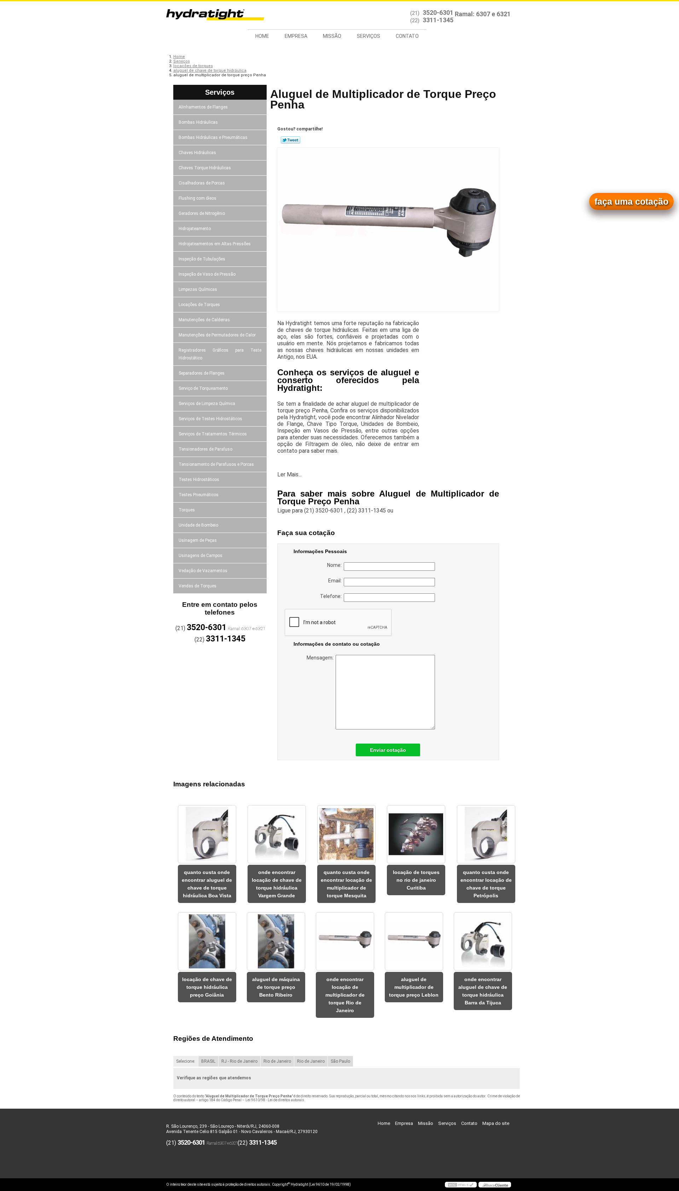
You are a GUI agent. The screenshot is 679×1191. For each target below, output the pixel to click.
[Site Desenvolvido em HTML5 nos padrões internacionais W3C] (461, 1184)
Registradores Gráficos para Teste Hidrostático (220, 354)
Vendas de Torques (197, 585)
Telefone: (332, 596)
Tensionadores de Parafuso (205, 449)
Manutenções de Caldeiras (204, 319)
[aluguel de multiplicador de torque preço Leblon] (414, 941)
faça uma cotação (631, 201)
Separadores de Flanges (202, 373)
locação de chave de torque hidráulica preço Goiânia (207, 987)
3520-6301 (438, 12)
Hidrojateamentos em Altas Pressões (215, 243)
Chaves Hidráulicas (197, 152)
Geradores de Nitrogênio (202, 213)
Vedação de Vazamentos (203, 570)
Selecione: (185, 1061)
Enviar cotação (388, 750)
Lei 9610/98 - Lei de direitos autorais (274, 1100)
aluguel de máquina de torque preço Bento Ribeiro (276, 987)
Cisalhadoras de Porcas (202, 183)
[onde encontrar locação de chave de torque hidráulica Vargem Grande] (277, 834)
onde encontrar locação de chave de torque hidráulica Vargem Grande (277, 883)
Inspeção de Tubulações (202, 259)
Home (262, 36)
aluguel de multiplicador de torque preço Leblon (414, 987)
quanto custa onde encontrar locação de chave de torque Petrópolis (486, 883)
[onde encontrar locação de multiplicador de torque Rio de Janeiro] (345, 941)
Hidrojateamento (195, 228)
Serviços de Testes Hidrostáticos (210, 418)
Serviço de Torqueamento (203, 388)
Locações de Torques (199, 304)
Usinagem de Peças (198, 540)
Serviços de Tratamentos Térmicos (213, 434)
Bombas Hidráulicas (198, 122)
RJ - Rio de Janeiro (239, 1061)
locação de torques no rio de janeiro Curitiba (416, 880)
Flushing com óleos (197, 198)
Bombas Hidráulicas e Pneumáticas (213, 137)
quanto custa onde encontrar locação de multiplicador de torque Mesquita (346, 883)
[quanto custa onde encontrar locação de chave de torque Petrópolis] (486, 834)
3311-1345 (438, 20)
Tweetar (290, 139)
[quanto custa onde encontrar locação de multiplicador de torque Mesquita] (346, 834)
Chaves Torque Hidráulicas (205, 167)
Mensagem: (321, 658)
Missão (332, 36)
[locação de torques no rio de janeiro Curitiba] (416, 834)
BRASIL (208, 1061)
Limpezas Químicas (198, 289)
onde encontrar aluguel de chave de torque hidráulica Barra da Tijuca (482, 990)
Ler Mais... (289, 474)
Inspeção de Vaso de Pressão (207, 274)
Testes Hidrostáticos (199, 479)
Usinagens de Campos (200, 555)
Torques (187, 510)
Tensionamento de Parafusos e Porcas (216, 464)
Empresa (296, 36)
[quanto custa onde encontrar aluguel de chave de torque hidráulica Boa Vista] (207, 834)
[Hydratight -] (207, 15)
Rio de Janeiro (277, 1061)
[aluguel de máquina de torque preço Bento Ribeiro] (276, 941)
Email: (336, 580)
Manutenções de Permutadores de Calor (217, 335)
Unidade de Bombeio (198, 525)
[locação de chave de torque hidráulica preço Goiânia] (207, 941)
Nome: (335, 565)
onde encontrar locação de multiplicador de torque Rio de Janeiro (345, 994)
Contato (407, 36)
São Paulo (340, 1061)
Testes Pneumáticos (199, 494)
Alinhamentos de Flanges (203, 107)
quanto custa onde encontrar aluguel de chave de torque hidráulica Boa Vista (207, 883)
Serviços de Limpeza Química (207, 403)
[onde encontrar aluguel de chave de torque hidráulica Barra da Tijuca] (483, 941)
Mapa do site (495, 1123)
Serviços (368, 36)
